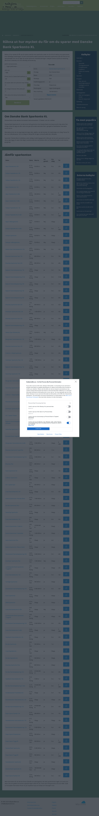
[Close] (76, 382)
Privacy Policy (58, 434)
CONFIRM (38, 428)
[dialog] (49, 408)
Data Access (49, 434)
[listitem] (49, 403)
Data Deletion (40, 434)
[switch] (69, 406)
